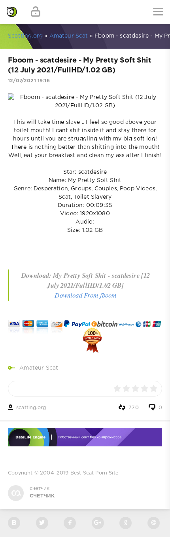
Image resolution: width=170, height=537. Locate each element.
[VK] (14, 523)
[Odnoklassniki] (125, 523)
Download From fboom (85, 295)
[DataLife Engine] (12, 12)
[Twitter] (42, 523)
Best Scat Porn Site (94, 473)
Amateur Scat (38, 368)
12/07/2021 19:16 (29, 81)
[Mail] (153, 523)
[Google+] (98, 523)
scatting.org (31, 408)
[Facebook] (70, 523)
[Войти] (35, 12)
